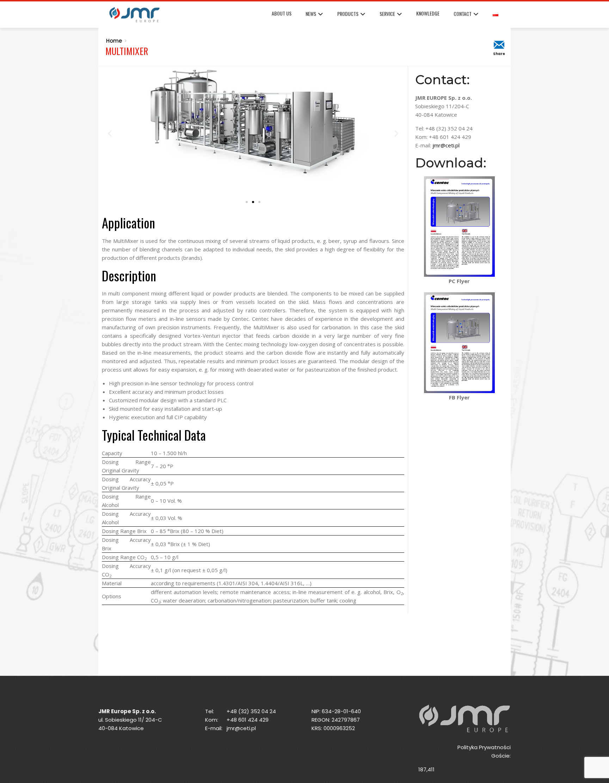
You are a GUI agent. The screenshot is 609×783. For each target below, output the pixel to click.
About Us (281, 13)
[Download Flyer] (459, 226)
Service (387, 13)
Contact (463, 13)
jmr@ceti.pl (446, 145)
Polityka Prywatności (484, 747)
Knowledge (427, 13)
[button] (109, 133)
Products (347, 13)
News (311, 13)
